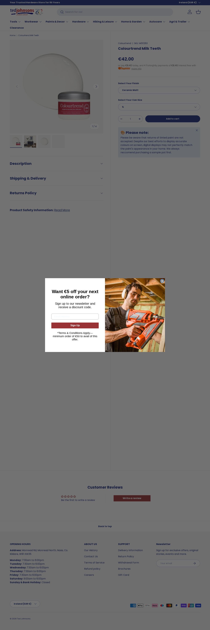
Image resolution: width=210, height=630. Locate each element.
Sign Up (75, 325)
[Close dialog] (162, 280)
